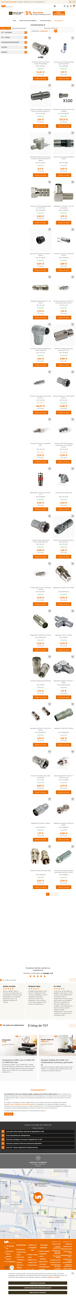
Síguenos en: (33, 1265)
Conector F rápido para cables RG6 (40, 681)
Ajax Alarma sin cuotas (43, 1263)
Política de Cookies (53, 1277)
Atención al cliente (10, 1252)
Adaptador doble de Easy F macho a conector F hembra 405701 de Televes (40, 158)
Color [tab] (4, 47)
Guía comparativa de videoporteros (18, 1135)
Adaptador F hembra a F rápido (40, 823)
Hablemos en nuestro (32, 1261)
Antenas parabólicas (57, 1247)
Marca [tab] (4, 52)
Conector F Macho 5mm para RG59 (40, 870)
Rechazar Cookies (38, 1292)
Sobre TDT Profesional (21, 1258)
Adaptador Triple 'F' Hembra (63, 635)
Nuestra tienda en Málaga (20, 1265)
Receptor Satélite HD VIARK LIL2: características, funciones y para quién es (57, 1062)
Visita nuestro (33, 1256)
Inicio (14, 20)
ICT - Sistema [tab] (6, 32)
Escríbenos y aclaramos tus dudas (21, 1252)
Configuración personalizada (37, 1288)
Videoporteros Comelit (44, 1268)
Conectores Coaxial (45, 20)
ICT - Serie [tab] (5, 37)
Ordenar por (35, 31)
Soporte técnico (8, 1258)
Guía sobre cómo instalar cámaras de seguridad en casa (25, 1131)
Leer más (9, 1114)
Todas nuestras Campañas (44, 1252)
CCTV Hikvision (43, 1258)
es (70, 2)
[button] (49, 38)
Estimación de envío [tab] (10, 42)
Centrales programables (56, 1269)
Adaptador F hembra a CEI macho (40, 635)
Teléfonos (69, 1244)
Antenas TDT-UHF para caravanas (56, 1252)
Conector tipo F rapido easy (64, 492)
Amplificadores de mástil (56, 1265)
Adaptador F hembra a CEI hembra (63, 587)
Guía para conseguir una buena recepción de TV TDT (24, 1139)
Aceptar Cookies (37, 1283)
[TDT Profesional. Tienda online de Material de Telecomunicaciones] (7, 6)
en (74, 2)
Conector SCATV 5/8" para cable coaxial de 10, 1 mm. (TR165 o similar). (63, 445)
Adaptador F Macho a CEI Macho (63, 728)
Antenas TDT (56, 1244)
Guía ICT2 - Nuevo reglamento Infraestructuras (22, 1147)
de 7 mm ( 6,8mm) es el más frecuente (21, 1104)
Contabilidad (10, 1262)
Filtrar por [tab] (4, 28)
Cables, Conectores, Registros (28, 20)
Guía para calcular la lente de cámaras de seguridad (24, 1143)
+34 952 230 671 (10, 1247)
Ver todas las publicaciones (13, 1025)
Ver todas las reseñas (9, 980)
